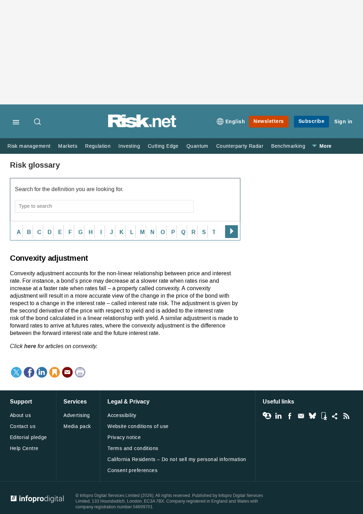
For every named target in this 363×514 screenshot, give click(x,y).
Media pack (77, 426)
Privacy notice (124, 437)
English (235, 121)
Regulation (98, 146)
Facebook (289, 416)
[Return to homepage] (142, 126)
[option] (17, 231)
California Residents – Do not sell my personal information (176, 459)
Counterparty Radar (239, 146)
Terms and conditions (132, 448)
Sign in (343, 121)
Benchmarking (288, 146)
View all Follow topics (267, 416)
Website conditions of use (138, 426)
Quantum (197, 146)
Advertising (76, 415)
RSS (346, 416)
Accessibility (121, 415)
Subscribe (311, 121)
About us (20, 415)
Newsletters (268, 121)
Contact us (22, 426)
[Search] (38, 122)
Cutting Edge (163, 146)
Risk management (28, 146)
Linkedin (278, 416)
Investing (129, 146)
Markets (67, 146)
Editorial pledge (28, 437)
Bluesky (312, 416)
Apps (323, 416)
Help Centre (24, 448)
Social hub (335, 416)
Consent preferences (132, 470)
